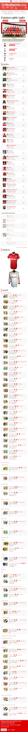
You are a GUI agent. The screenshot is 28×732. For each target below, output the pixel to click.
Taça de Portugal (13, 48)
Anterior (6, 20)
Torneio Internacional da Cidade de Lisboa (11, 586)
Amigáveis (3, 647)
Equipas (23, 11)
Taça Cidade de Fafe (6, 609)
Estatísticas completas (21, 247)
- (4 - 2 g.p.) (17, 671)
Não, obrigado (11, 729)
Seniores (17, 11)
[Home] (13, 4)
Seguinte (22, 20)
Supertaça (11, 58)
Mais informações (5, 726)
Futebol (4, 11)
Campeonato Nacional (14, 43)
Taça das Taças (12, 53)
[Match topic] (23, 70)
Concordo (3, 729)
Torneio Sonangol (5, 617)
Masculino (10, 11)
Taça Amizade (4, 600)
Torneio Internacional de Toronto (8, 635)
